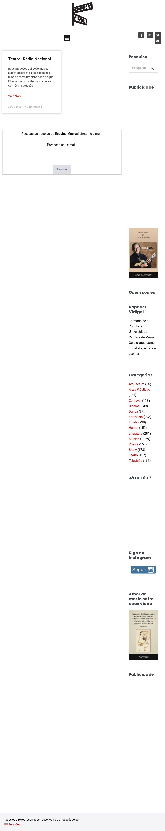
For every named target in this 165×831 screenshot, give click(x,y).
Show (133, 450)
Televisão (135, 461)
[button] (67, 38)
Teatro (133, 455)
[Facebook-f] (141, 35)
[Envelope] (158, 41)
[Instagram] (150, 35)
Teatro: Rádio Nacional (29, 59)
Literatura (135, 433)
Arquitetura (136, 384)
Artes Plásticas (139, 389)
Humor (133, 428)
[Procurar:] (143, 68)
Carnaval (135, 401)
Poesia (133, 444)
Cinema (134, 406)
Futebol (134, 422)
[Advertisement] (147, 154)
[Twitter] (158, 35)
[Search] (152, 68)
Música (134, 439)
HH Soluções (12, 824)
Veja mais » (15, 95)
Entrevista (136, 417)
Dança (133, 411)
